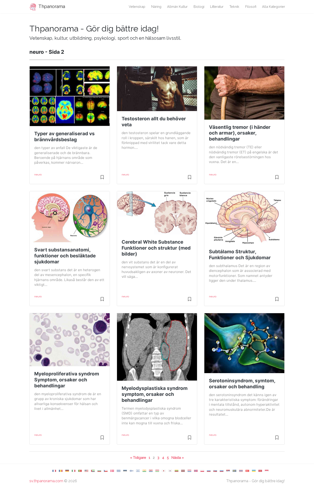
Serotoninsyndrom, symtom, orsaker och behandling (242, 383)
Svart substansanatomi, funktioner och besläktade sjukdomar (65, 256)
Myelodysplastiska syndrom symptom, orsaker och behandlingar (155, 394)
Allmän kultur (177, 6)
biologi (199, 6)
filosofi (250, 6)
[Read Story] (102, 179)
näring (156, 6)
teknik (234, 6)
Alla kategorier (273, 6)
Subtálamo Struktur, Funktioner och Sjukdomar (240, 254)
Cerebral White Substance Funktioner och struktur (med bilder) (156, 248)
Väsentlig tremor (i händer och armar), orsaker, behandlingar (240, 133)
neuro (38, 174)
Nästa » (177, 457)
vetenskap (137, 6)
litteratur (216, 6)
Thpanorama (51, 6)
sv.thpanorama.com (46, 481)
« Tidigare (138, 457)
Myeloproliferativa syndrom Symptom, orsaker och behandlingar (66, 380)
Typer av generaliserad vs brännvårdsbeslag (64, 136)
